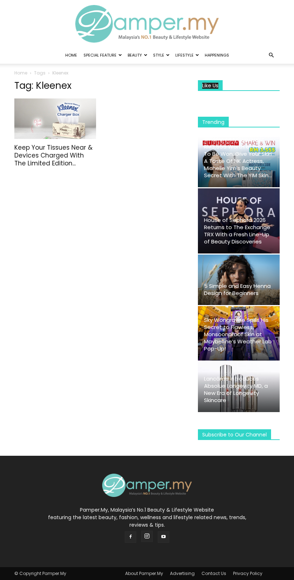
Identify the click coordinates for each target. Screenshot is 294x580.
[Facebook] (130, 537)
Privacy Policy (247, 573)
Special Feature (100, 55)
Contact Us (213, 573)
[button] (271, 55)
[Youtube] (163, 537)
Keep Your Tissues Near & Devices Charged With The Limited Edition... (53, 155)
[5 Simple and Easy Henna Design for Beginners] (239, 280)
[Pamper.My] (147, 24)
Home (71, 55)
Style (158, 55)
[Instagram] (147, 536)
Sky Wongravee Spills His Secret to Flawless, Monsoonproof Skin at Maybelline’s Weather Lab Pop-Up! (238, 334)
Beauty (135, 55)
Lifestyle (184, 55)
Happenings (217, 55)
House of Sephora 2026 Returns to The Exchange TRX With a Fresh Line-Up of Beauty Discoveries (237, 230)
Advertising (182, 573)
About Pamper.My (144, 573)
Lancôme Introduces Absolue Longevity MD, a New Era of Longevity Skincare (236, 389)
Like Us (210, 86)
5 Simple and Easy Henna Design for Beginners (237, 289)
